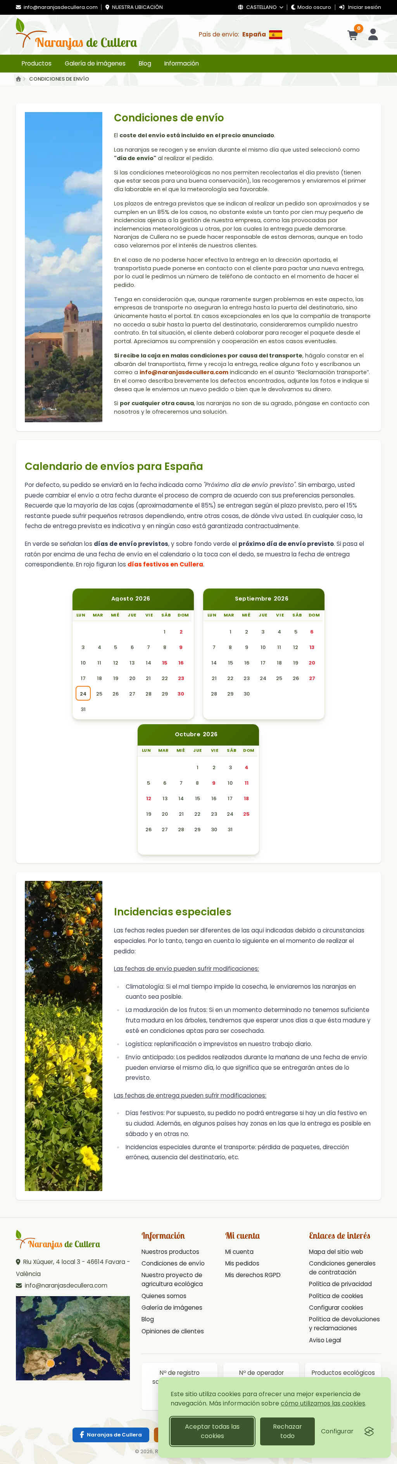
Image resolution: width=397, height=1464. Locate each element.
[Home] (18, 79)
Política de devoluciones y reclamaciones (344, 1323)
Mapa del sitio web (336, 1252)
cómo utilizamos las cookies (323, 1403)
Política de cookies (336, 1296)
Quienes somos (164, 1296)
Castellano (261, 7)
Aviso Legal (325, 1340)
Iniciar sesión (364, 7)
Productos (37, 63)
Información (181, 63)
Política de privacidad (340, 1284)
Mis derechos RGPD (253, 1275)
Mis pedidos (242, 1263)
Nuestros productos (170, 1252)
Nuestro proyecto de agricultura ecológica (172, 1279)
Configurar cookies (336, 1307)
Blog (145, 63)
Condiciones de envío (173, 1263)
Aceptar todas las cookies (212, 1431)
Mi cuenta (239, 1252)
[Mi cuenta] (373, 35)
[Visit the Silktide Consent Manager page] (369, 1431)
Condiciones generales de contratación (342, 1267)
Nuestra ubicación (137, 7)
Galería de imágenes (95, 63)
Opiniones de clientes (173, 1331)
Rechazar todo (287, 1431)
